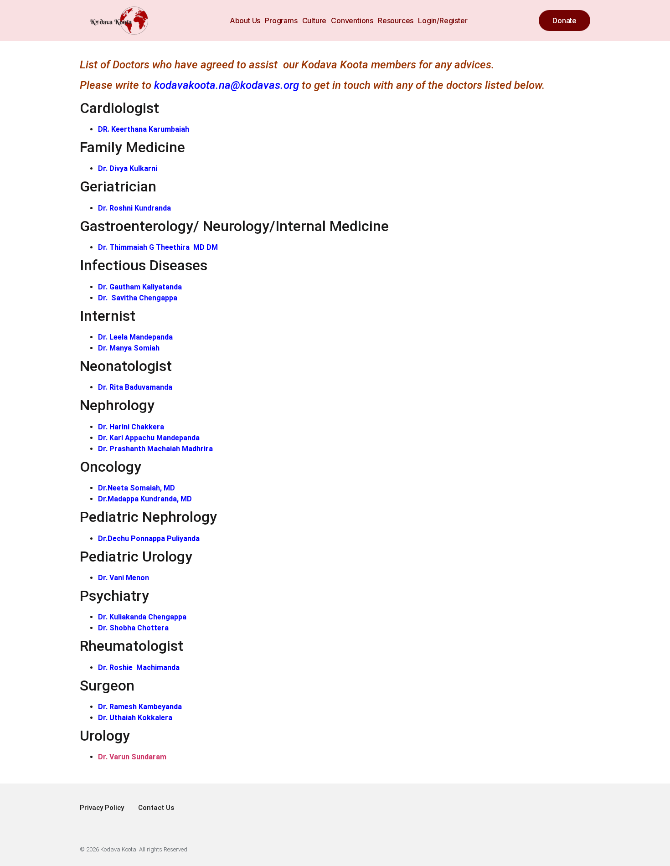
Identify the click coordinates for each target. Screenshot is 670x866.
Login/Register (442, 20)
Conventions (352, 20)
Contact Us (156, 808)
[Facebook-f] (571, 849)
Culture (314, 20)
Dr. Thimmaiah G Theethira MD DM (158, 247)
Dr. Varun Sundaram (132, 757)
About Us (245, 20)
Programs (281, 20)
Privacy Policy (102, 808)
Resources (395, 20)
